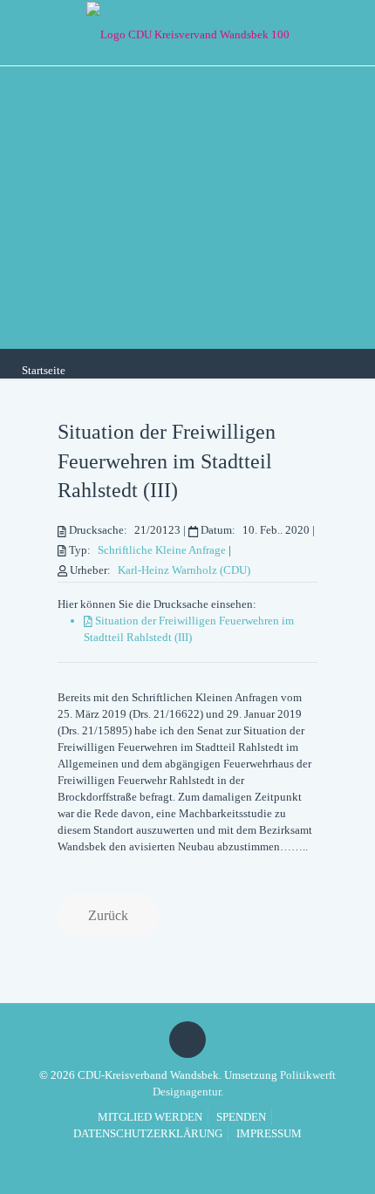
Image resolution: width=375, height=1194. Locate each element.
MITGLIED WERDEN (150, 1116)
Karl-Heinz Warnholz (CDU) (184, 570)
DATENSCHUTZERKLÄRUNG (147, 1133)
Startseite (43, 370)
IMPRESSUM (269, 1133)
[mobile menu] (351, 30)
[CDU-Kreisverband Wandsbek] (187, 32)
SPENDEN (241, 1116)
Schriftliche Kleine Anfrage (162, 549)
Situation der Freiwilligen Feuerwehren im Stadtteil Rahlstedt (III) (167, 460)
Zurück (108, 915)
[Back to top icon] (187, 1039)
